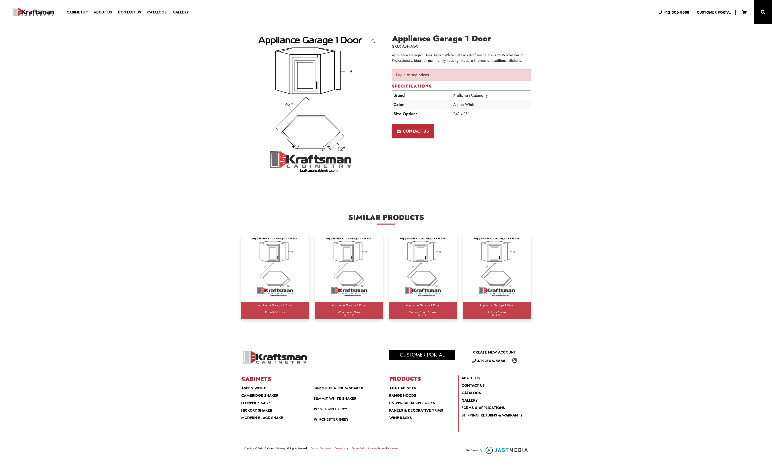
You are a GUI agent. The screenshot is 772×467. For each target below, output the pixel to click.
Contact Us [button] (415, 131)
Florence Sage (256, 403)
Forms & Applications (483, 407)
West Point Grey (330, 409)
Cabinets (76, 12)
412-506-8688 (675, 12)
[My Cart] (744, 12)
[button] (373, 41)
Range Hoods (402, 395)
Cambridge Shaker (259, 395)
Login (401, 75)
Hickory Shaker (256, 410)
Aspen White (253, 388)
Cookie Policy (341, 448)
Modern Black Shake (262, 418)
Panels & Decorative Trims (416, 410)
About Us (103, 12)
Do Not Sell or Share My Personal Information (375, 448)
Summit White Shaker (335, 398)
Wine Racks (400, 418)
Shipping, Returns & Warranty (492, 415)
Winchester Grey (331, 419)
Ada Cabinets (402, 388)
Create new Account (494, 352)
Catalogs (157, 12)
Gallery (181, 12)
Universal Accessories (412, 403)
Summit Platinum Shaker (338, 388)
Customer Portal (714, 12)
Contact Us (129, 12)
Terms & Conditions (321, 448)
